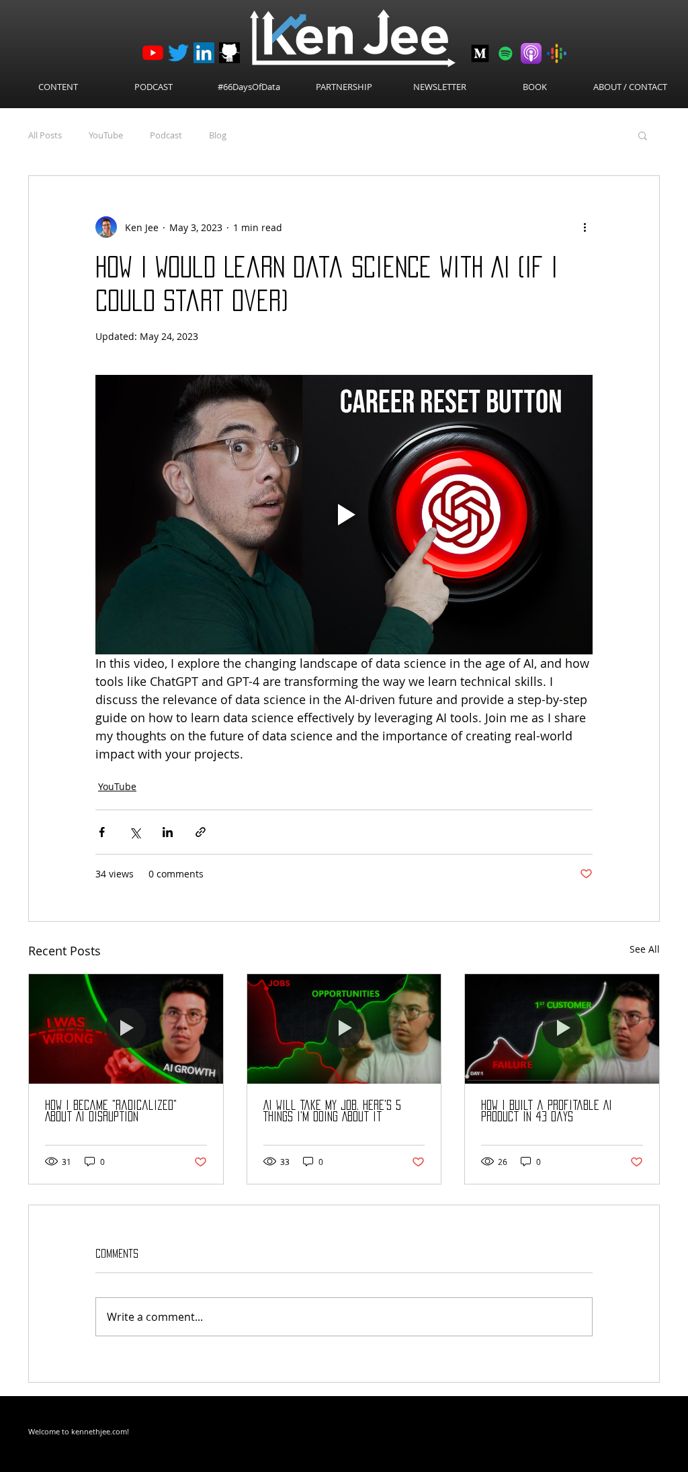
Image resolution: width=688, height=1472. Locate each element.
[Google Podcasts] (556, 53)
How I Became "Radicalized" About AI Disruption (111, 1110)
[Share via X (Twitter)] (134, 832)
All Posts (45, 135)
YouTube (106, 135)
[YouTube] (152, 52)
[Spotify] (505, 53)
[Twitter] (178, 52)
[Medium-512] (480, 53)
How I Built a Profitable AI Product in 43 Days (546, 1110)
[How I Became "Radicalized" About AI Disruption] (126, 1028)
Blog (217, 135)
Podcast (166, 135)
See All (645, 949)
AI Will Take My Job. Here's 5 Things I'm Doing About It (332, 1110)
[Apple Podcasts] (531, 53)
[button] (642, 135)
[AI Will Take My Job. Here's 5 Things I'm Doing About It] (344, 1028)
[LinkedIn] (204, 52)
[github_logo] (229, 52)
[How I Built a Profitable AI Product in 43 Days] (562, 1028)
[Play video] (344, 514)
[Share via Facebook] (101, 832)
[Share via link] (200, 832)
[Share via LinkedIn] (167, 832)
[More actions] (584, 227)
